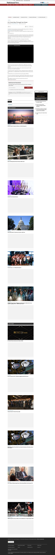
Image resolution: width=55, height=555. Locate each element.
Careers (19, 547)
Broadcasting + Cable (19, 0)
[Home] (8, 5)
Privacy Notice (10, 92)
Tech (13, 4)
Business (17, 4)
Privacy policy (29, 545)
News (10, 4)
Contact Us (38, 547)
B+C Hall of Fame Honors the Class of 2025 (41, 99)
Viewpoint (9, 101)
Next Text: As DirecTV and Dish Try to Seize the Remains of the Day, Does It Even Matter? (41, 109)
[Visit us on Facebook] (41, 2)
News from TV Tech (24, 17)
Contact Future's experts (21, 545)
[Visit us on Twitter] (42, 2)
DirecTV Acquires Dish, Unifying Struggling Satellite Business (41, 105)
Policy (21, 4)
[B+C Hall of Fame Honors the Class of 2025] (41, 96)
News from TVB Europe (32, 17)
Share (10, 26)
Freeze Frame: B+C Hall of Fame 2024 (41, 113)
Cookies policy (39, 545)
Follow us (27, 26)
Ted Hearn (10, 23)
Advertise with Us (30, 547)
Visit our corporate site (40, 539)
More (30, 4)
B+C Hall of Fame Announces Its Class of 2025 (41, 102)
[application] (21, 54)
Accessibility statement (11, 547)
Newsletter (32, 26)
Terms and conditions (11, 545)
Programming (25, 4)
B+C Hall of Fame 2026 (42, 17)
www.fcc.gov (10, 30)
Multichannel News (27, 0)
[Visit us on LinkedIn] (43, 2)
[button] (46, 2)
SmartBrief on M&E (16, 17)
